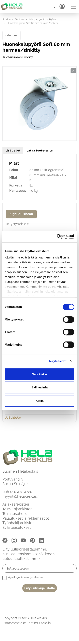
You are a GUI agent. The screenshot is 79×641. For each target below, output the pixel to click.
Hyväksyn (26, 577)
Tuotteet (19, 19)
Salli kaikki (39, 374)
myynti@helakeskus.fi (20, 496)
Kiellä (40, 400)
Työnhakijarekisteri (18, 523)
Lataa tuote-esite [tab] (40, 150)
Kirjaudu (62, 6)
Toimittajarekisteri (17, 509)
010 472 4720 (21, 491)
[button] (73, 71)
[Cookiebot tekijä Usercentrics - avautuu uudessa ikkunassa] (56, 236)
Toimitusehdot (14, 513)
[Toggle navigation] (73, 7)
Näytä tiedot (57, 361)
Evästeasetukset (16, 527)
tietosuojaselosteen (32, 577)
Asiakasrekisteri (15, 504)
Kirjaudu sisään (21, 214)
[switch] (68, 319)
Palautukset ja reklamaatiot (25, 518)
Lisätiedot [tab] (13, 150)
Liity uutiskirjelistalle (39, 588)
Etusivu (6, 19)
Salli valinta (39, 387)
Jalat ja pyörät (37, 19)
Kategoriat (11, 35)
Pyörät (53, 19)
